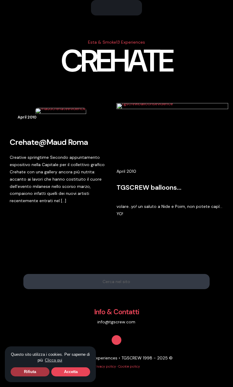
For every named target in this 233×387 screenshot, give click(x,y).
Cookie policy (129, 366)
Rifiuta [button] (30, 371)
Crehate (116, 61)
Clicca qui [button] (53, 360)
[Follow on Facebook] (116, 340)
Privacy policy (104, 366)
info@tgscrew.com (116, 322)
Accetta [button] (71, 371)
